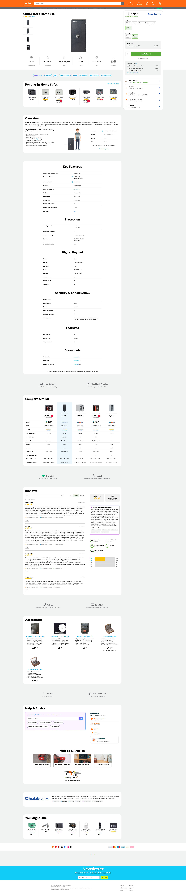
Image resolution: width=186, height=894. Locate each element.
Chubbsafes (55, 796)
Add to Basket (146, 54)
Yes (74, 211)
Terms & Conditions (64, 888)
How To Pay (131, 887)
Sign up (104, 877)
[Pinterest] (59, 847)
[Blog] (53, 847)
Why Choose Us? (123, 887)
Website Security (123, 888)
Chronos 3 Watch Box (35, 669)
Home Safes (33, 11)
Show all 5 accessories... (133, 72)
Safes (27, 8)
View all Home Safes (113, 83)
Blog (105, 8)
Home (24, 11)
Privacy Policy (71, 888)
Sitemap (76, 888)
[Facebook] (65, 847)
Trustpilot (92, 854)
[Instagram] (68, 847)
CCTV (47, 8)
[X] (62, 847)
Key (37, 139)
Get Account (89, 888)
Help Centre (131, 885)
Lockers (34, 8)
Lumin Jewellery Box (109, 636)
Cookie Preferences (55, 888)
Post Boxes (64, 8)
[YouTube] (56, 847)
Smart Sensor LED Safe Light (60, 636)
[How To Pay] (121, 848)
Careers (121, 890)
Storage (96, 8)
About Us (122, 885)
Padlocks (55, 8)
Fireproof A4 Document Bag (35, 636)
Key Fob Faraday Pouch (84, 636)
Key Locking (77, 189)
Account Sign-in (82, 888)
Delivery (131, 888)
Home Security (85, 8)
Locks (41, 8)
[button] (104, 149)
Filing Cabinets (74, 8)
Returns (131, 890)
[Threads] (71, 847)
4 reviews (32, 16)
